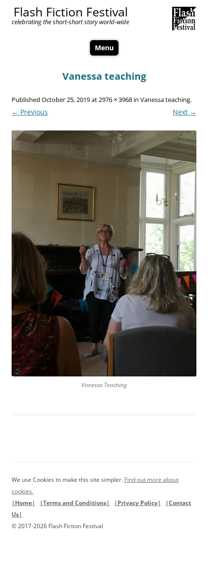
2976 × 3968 (115, 99)
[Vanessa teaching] (104, 253)
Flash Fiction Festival (71, 12)
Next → (184, 111)
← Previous (30, 111)
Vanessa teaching (165, 99)
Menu (104, 47)
